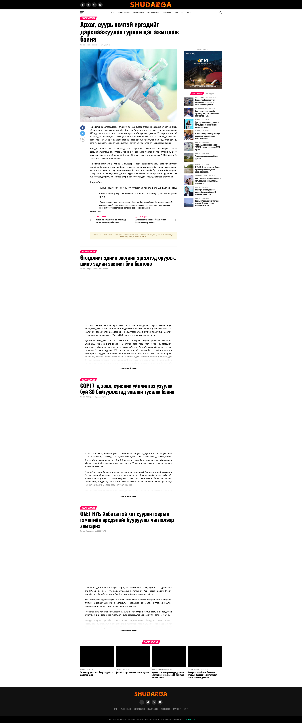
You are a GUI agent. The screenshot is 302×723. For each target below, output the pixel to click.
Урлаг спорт (179, 12)
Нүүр (112, 12)
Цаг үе (189, 12)
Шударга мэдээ (153, 12)
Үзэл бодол (166, 12)
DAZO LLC (191, 719)
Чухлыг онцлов (124, 12)
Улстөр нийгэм (138, 12)
